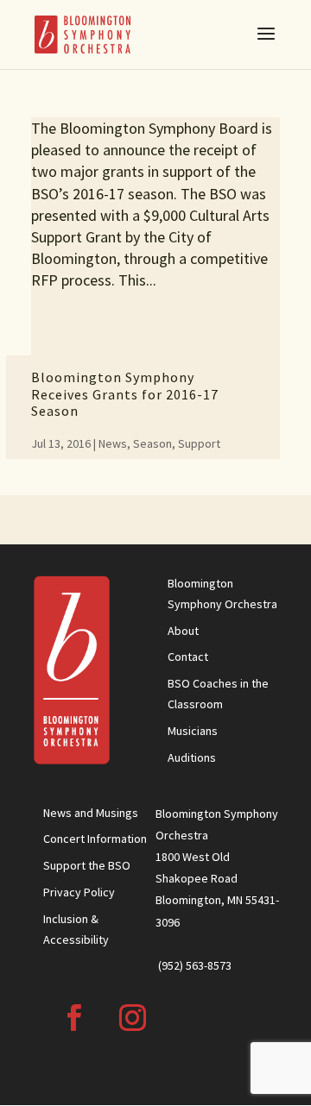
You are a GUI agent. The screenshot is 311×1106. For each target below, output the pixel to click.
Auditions (192, 757)
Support (199, 443)
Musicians (193, 730)
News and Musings (90, 812)
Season (152, 443)
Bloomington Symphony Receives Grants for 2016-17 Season (125, 393)
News (112, 443)
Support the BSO (86, 865)
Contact (188, 656)
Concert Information (95, 838)
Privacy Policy (79, 892)
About (183, 630)
